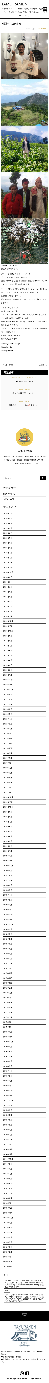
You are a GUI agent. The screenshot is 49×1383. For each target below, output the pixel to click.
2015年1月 (7, 1144)
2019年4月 (7, 895)
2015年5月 (7, 1125)
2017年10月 (8, 983)
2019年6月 (7, 885)
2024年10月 (8, 572)
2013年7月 (7, 1232)
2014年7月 (7, 1174)
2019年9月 (7, 870)
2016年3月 (7, 1076)
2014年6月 (7, 1178)
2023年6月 (7, 650)
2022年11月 (8, 685)
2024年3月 (7, 606)
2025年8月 (7, 533)
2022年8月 (7, 699)
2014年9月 (7, 1164)
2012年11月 (8, 1267)
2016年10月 (8, 1042)
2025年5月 (7, 548)
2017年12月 (8, 973)
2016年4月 (7, 1071)
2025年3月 (7, 553)
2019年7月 (7, 880)
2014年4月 (7, 1188)
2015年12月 (8, 1090)
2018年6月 (7, 944)
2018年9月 (7, 929)
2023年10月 (8, 631)
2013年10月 (8, 1218)
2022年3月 (7, 724)
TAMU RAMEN (14, 4)
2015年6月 (7, 1120)
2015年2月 (7, 1139)
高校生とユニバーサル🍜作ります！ (24, 405)
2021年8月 (7, 758)
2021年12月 (8, 738)
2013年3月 (7, 1247)
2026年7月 (7, 513)
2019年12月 (8, 856)
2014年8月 (7, 1169)
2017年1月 (7, 1027)
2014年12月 (8, 1149)
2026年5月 (7, 518)
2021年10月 (8, 748)
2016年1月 (7, 1086)
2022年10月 (8, 689)
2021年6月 (7, 768)
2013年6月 (7, 1237)
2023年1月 (7, 675)
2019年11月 (8, 861)
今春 (7, 1291)
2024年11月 (8, 567)
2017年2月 (7, 1022)
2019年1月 (7, 910)
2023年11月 (8, 626)
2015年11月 (8, 1095)
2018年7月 (7, 939)
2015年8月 (7, 1110)
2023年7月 (7, 646)
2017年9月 (7, 988)
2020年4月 (7, 836)
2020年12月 (8, 797)
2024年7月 (7, 587)
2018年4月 (7, 954)
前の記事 (9, 365)
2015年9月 (7, 1105)
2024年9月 (7, 577)
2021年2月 (7, 787)
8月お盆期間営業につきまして (24, 393)
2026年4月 (7, 523)
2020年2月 (7, 846)
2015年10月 (8, 1100)
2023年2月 (7, 670)
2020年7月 (7, 822)
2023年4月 (7, 660)
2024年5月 (7, 597)
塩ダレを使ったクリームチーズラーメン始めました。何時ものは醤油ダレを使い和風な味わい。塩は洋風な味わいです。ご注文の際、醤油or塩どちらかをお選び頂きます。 (24, 1297)
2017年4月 (7, 1012)
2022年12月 (8, 680)
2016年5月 (7, 1066)
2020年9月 (7, 812)
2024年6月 (7, 592)
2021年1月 (7, 792)
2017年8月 (7, 993)
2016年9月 (7, 1047)
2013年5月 (7, 1242)
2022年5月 (7, 714)
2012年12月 (8, 1262)
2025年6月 (7, 543)
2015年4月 (7, 1130)
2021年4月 (7, 777)
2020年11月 (8, 802)
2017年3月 (7, 1017)
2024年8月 (7, 582)
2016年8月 (7, 1051)
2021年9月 (7, 753)
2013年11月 (8, 1213)
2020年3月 (7, 841)
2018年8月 (7, 934)
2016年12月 (8, 1032)
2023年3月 (7, 665)
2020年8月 (7, 817)
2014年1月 (7, 1203)
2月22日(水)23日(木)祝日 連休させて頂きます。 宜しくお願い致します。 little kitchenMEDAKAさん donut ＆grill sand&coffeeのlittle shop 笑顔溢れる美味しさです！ (24, 1283)
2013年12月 (8, 1208)
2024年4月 (7, 601)
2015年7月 (7, 1115)
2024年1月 (7, 616)
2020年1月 (7, 851)
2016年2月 (7, 1081)
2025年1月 (7, 562)
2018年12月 (8, 914)
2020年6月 (7, 826)
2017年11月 (8, 978)
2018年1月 (7, 968)
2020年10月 (8, 807)
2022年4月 (7, 719)
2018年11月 (8, 919)
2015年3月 (7, 1135)
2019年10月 (8, 866)
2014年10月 (8, 1159)
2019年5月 (7, 890)
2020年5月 (7, 831)
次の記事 (40, 365)
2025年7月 (7, 538)
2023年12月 (8, 621)
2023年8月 (7, 641)
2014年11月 (8, 1154)
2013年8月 (7, 1227)
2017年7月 (7, 998)
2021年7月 (7, 763)
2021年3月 (7, 782)
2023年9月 (7, 636)
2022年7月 (7, 704)
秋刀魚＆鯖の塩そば (24, 381)
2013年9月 (7, 1223)
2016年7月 (7, 1056)
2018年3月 (7, 958)
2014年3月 (7, 1193)
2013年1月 (7, 1257)
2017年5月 (7, 1007)
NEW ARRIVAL (18, 377)
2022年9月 (7, 694)
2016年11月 (8, 1037)
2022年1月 (7, 734)
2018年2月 (7, 963)
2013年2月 (7, 1252)
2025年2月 (7, 557)
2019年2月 (7, 905)
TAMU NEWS (43, 29)
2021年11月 (8, 743)
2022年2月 (7, 729)
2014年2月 (7, 1198)
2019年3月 (7, 900)
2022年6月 (7, 709)
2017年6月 (7, 1002)
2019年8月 (7, 875)
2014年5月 (7, 1183)
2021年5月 (7, 773)
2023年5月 (7, 655)
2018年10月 (8, 924)
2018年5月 (7, 949)
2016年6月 (7, 1061)
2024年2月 (7, 611)
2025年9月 (7, 528)
